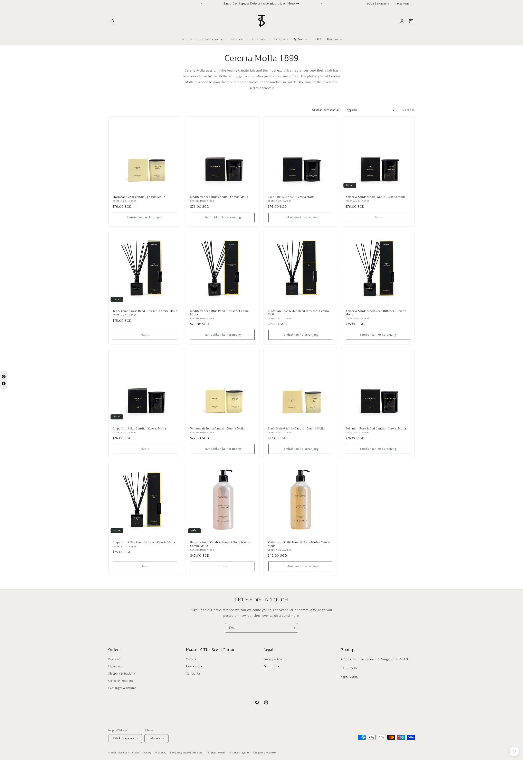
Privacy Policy (273, 659)
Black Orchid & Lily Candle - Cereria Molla (296, 428)
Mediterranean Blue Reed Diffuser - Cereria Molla (219, 312)
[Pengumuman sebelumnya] (201, 4)
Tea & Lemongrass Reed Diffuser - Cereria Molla (145, 311)
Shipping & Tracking (121, 673)
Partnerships (194, 666)
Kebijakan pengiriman (264, 753)
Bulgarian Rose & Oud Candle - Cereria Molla (375, 428)
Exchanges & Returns (122, 688)
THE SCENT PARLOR (129, 753)
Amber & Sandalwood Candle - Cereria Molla (375, 197)
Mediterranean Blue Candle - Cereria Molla (219, 197)
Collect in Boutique (120, 681)
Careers (191, 659)
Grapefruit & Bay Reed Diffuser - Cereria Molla (144, 542)
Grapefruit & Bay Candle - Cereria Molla (139, 428)
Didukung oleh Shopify (153, 753)
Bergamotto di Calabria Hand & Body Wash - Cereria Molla (220, 544)
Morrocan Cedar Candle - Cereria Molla (139, 197)
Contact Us (193, 673)
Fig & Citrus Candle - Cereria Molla (291, 197)
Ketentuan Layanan (239, 753)
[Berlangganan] (293, 628)
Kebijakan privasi (216, 753)
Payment (114, 659)
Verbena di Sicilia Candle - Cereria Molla (217, 428)
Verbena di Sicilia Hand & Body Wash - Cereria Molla (299, 544)
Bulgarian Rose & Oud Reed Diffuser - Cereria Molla (298, 312)
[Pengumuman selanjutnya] (321, 4)
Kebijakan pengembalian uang (186, 753)
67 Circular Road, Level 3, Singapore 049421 (374, 659)
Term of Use (271, 666)
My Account (116, 666)
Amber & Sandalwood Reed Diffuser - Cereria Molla (375, 312)
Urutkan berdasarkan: (326, 110)
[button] (112, 21)
